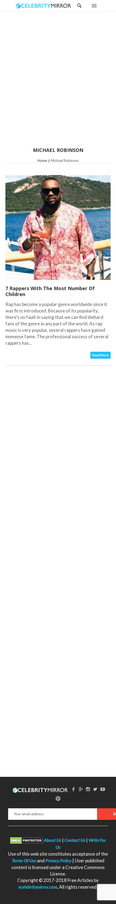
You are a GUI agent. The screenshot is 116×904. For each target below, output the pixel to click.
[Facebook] (73, 789)
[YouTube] (102, 789)
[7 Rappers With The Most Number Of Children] (58, 227)
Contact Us (74, 840)
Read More (100, 355)
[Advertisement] (58, 83)
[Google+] (81, 789)
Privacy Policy (58, 860)
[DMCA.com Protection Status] (26, 840)
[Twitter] (95, 789)
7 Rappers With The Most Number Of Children (50, 291)
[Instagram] (88, 789)
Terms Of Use (24, 860)
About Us (52, 840)
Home (42, 160)
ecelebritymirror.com (37, 887)
